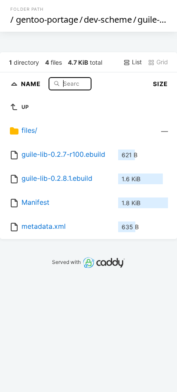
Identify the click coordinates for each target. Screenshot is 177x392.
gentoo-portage (47, 19)
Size (160, 83)
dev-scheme (108, 19)
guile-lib (153, 19)
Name (32, 83)
